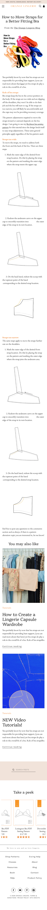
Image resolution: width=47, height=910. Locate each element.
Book (12, 872)
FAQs (12, 878)
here (22, 83)
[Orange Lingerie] (23, 6)
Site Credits (35, 898)
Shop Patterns (12, 856)
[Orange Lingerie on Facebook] (13, 891)
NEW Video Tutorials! (14, 722)
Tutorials (6, 608)
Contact (35, 872)
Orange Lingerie (22, 896)
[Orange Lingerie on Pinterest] (27, 891)
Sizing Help (34, 856)
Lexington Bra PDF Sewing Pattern (23, 829)
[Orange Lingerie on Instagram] (33, 891)
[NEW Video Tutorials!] (24, 681)
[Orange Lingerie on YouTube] (20, 891)
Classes (12, 862)
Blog (35, 867)
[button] (23, 837)
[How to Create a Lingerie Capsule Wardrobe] (24, 575)
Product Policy (35, 878)
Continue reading (12, 646)
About (35, 862)
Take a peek (23, 792)
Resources (12, 867)
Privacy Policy (23, 898)
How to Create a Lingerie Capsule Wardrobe (19, 619)
